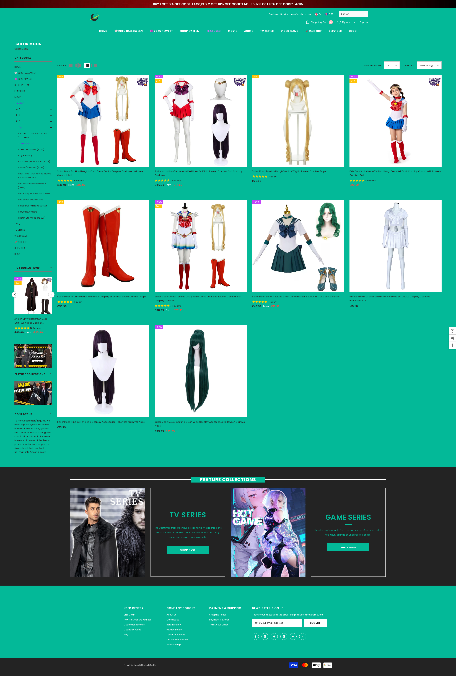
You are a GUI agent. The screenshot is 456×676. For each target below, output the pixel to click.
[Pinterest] (274, 636)
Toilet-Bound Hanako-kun (33, 205)
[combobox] (350, 14)
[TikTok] (283, 636)
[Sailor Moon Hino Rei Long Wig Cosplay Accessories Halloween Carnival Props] (103, 371)
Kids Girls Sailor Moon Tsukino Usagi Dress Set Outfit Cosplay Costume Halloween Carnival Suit (395, 173)
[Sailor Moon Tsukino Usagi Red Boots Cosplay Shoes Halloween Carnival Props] (103, 246)
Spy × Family (25, 155)
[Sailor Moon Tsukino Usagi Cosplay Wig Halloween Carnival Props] (298, 121)
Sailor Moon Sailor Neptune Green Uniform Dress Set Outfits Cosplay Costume (295, 296)
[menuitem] (33, 67)
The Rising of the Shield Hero (34, 193)
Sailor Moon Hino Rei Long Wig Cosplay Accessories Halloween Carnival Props (101, 421)
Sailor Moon (27, 143)
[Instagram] (264, 636)
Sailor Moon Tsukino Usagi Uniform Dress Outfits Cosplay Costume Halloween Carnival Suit (100, 173)
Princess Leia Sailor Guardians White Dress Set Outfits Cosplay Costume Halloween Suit (389, 298)
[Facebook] (255, 636)
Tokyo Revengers (27, 211)
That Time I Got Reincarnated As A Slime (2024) (34, 175)
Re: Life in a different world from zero (32, 135)
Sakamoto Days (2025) (31, 149)
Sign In (364, 22)
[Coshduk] (107, 532)
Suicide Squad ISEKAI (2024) (34, 161)
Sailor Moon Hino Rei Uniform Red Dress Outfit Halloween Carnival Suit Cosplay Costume (198, 173)
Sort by (409, 65)
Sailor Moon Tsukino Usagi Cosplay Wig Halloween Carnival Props (289, 171)
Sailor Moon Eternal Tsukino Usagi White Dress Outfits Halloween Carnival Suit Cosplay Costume (198, 298)
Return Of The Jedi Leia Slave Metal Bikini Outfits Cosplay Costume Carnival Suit (30, 321)
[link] (33, 356)
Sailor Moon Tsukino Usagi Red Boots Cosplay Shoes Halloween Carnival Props (101, 296)
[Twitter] (302, 636)
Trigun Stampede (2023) (31, 217)
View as (61, 65)
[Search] (353, 14)
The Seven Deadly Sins (30, 199)
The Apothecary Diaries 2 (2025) (32, 185)
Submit (315, 623)
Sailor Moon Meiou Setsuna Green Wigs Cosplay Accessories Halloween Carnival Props (200, 423)
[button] (33, 79)
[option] (33, 307)
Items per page (372, 65)
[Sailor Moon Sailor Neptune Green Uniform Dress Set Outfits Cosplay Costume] (298, 246)
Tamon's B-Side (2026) (31, 167)
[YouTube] (293, 636)
